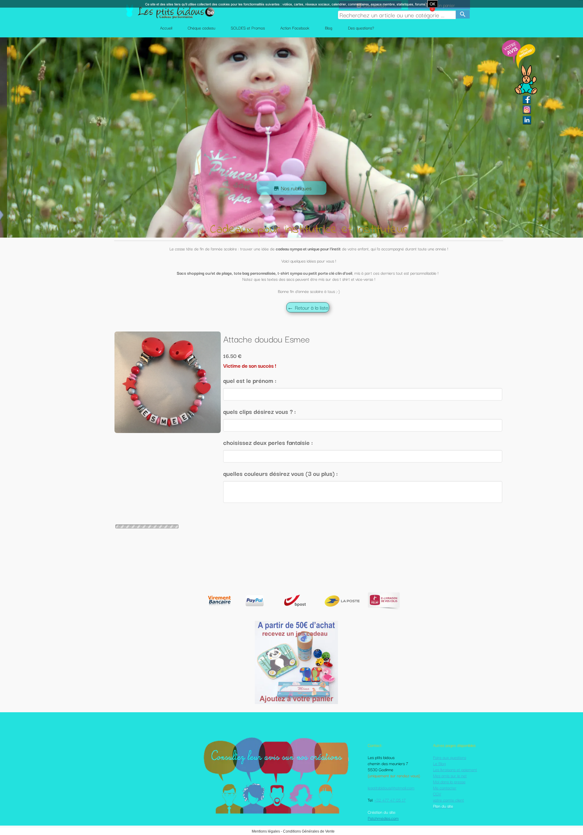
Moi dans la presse (449, 781)
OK (432, 4)
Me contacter (444, 787)
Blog (328, 27)
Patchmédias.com (383, 818)
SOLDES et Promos (248, 27)
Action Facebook (294, 27)
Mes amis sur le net (450, 775)
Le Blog (439, 763)
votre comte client (448, 799)
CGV (437, 793)
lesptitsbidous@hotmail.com (391, 787)
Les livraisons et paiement (455, 769)
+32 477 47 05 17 (390, 799)
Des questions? (361, 27)
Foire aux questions (449, 757)
